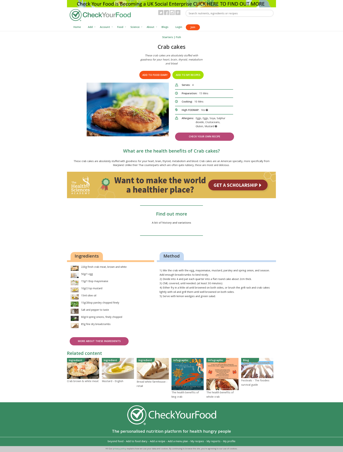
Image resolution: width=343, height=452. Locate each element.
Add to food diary (155, 75)
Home (77, 27)
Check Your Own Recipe (204, 136)
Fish (178, 37)
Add (90, 27)
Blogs (164, 27)
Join (192, 27)
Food (120, 27)
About (150, 27)
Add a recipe (157, 441)
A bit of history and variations (171, 222)
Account (105, 27)
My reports (213, 441)
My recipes (197, 441)
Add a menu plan (178, 441)
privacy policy (120, 448)
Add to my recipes (188, 75)
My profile (229, 441)
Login (178, 27)
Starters (167, 37)
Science (135, 27)
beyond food (115, 441)
